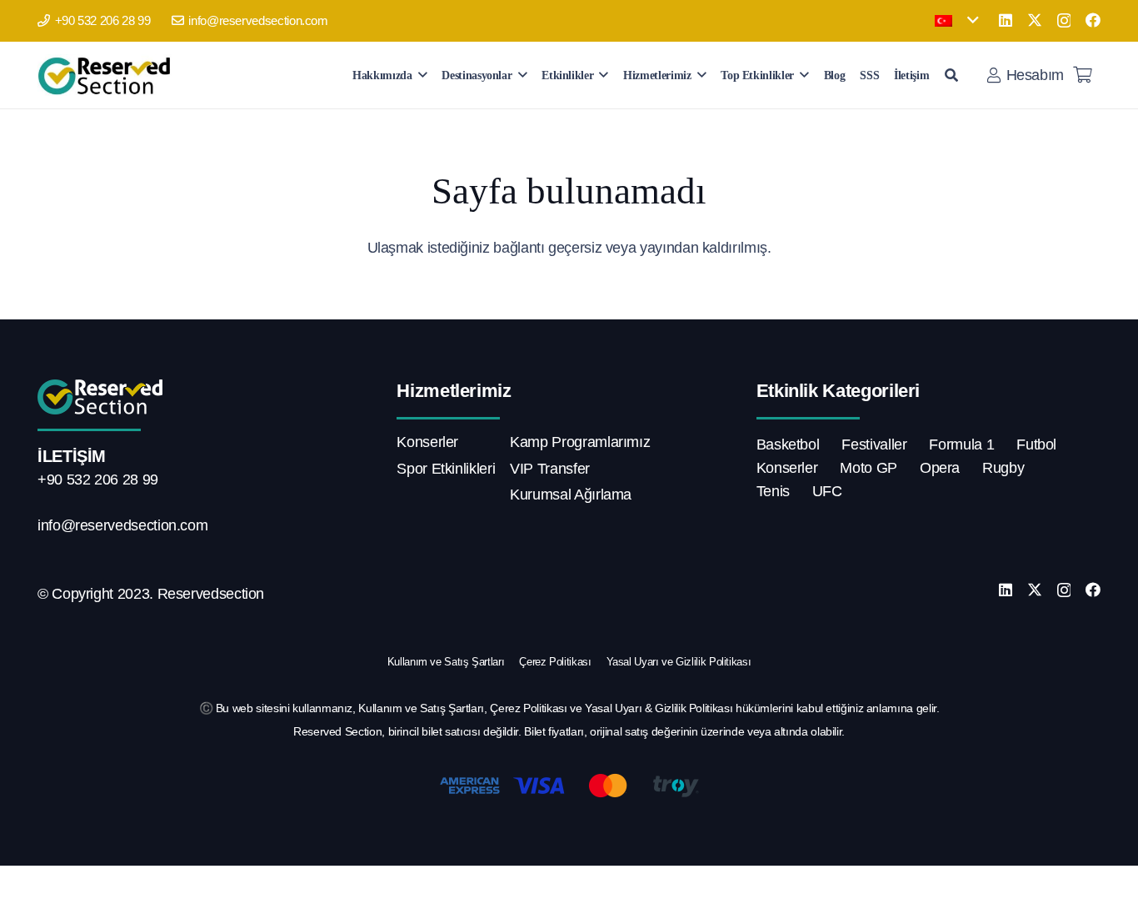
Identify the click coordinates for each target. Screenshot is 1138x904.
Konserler (427, 442)
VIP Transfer (550, 468)
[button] (956, 21)
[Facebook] (1093, 20)
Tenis (773, 491)
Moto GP (868, 468)
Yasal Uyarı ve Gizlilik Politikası (678, 661)
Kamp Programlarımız (580, 442)
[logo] (107, 75)
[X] (1034, 20)
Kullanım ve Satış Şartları (446, 661)
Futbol (1036, 444)
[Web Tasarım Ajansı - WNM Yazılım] (569, 885)
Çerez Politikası (555, 661)
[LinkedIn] (1005, 20)
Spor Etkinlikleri (446, 468)
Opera (940, 468)
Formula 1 (961, 444)
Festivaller (873, 444)
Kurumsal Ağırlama (570, 494)
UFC (827, 491)
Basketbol (788, 444)
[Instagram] (1064, 21)
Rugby (1003, 468)
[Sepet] (1082, 75)
